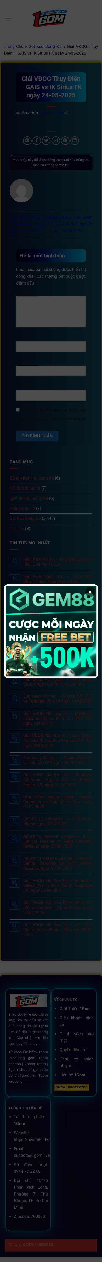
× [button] (90, 592)
